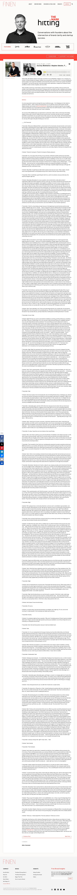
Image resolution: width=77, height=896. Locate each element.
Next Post (67, 836)
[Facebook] (2, 437)
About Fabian (6, 879)
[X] (2, 444)
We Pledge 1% (6, 881)
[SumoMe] (2, 463)
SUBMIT (70, 878)
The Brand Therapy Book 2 (20, 872)
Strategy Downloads (37, 874)
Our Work (5, 876)
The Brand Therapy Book (20, 874)
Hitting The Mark (36, 872)
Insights (60, 4)
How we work (37, 4)
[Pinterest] (2, 448)
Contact (67, 4)
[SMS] (2, 455)
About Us (5, 874)
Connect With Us (6, 883)
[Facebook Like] (2, 440)
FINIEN (9, 4)
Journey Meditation (42, 106)
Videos (34, 876)
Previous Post (26, 836)
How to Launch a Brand (20, 879)
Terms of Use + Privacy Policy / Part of (26, 888)
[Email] (2, 459)
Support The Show (66, 56)
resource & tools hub (49, 4)
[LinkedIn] (2, 452)
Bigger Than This (18, 876)
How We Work (6, 872)
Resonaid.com (29, 829)
